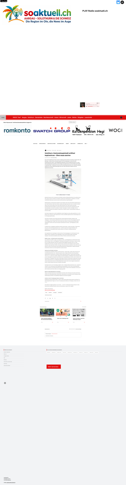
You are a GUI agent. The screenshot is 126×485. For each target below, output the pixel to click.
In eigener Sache (6, 355)
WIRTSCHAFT (73, 143)
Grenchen (70, 352)
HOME (2, 117)
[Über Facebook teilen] (45, 298)
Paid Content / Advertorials (8, 361)
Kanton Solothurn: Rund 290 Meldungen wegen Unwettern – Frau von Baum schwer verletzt (78, 319)
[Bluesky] (118, 2)
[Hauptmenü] (121, 117)
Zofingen (54, 352)
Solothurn (50, 292)
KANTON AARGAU (42, 143)
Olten (46, 292)
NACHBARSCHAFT (60, 143)
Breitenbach (60, 292)
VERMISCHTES (80, 143)
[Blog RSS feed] (5, 383)
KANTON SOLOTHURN (51, 143)
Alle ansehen (84, 306)
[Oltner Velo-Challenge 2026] (63, 313)
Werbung (5, 359)
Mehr (86, 143)
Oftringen (86, 352)
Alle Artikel (35, 143)
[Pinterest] (122, 2)
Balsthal (92, 352)
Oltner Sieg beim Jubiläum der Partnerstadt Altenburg (46, 319)
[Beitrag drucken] (54, 298)
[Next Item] (119, 130)
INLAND (67, 143)
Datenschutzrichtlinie (7, 365)
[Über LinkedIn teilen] (50, 298)
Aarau (64, 352)
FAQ (4, 357)
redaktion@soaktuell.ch (10, 482)
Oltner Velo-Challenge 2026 (62, 318)
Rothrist (97, 352)
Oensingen (55, 292)
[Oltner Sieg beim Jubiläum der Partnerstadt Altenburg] (47, 313)
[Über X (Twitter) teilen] (47, 298)
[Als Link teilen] (52, 298)
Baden (81, 352)
